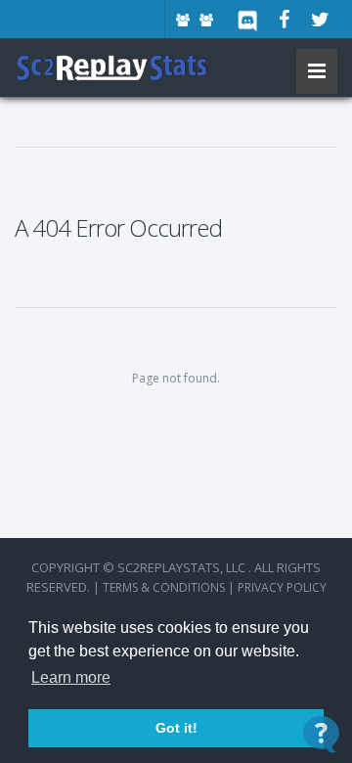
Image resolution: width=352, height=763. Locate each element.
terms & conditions (164, 587)
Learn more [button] (70, 677)
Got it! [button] (176, 728)
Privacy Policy (282, 587)
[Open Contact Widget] (321, 734)
